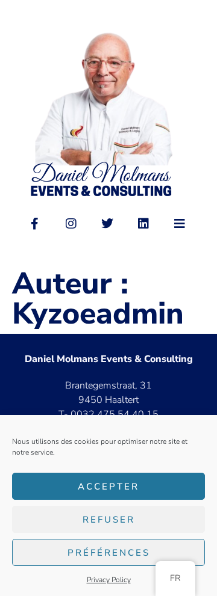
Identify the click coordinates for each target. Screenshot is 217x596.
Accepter (108, 487)
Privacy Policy (109, 580)
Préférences (109, 553)
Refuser (109, 520)
